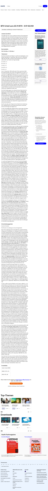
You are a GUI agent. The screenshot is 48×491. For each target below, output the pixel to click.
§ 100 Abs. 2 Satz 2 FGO (13, 326)
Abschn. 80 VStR (10, 256)
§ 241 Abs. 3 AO (17, 194)
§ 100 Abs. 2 (11, 51)
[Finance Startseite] (3, 6)
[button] (45, 6)
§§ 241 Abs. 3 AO (11, 201)
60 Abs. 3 (17, 201)
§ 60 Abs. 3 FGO (23, 162)
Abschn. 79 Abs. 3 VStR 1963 (13, 115)
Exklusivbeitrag (3, 408)
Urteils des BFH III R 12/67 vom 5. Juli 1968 (12, 127)
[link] (2, 10)
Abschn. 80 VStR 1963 (15, 96)
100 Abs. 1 (23, 201)
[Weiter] (31, 412)
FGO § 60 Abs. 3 (4, 51)
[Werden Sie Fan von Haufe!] (25, 471)
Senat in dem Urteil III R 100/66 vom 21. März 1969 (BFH (14, 242)
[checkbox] (35, 136)
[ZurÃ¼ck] (28, 412)
